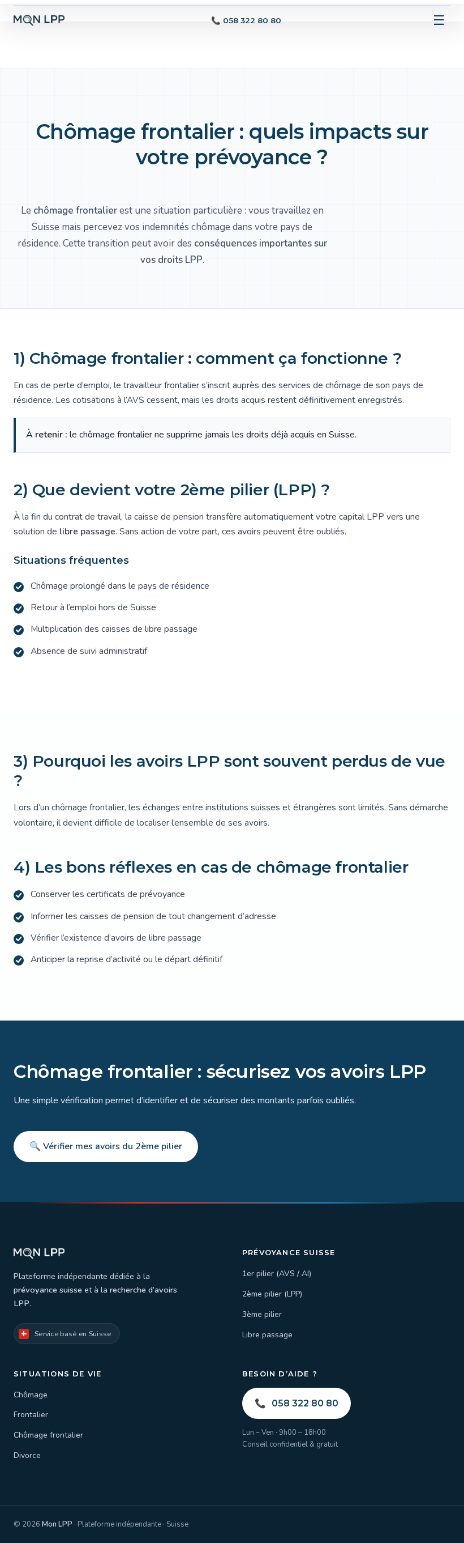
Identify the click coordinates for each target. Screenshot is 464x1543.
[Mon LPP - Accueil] (39, 20)
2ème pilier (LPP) (272, 1294)
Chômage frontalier (48, 1435)
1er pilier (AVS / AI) (276, 1273)
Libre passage (267, 1334)
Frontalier (31, 1414)
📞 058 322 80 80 (246, 20)
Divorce (27, 1455)
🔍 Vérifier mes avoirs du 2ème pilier (105, 1146)
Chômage (31, 1394)
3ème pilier (262, 1314)
